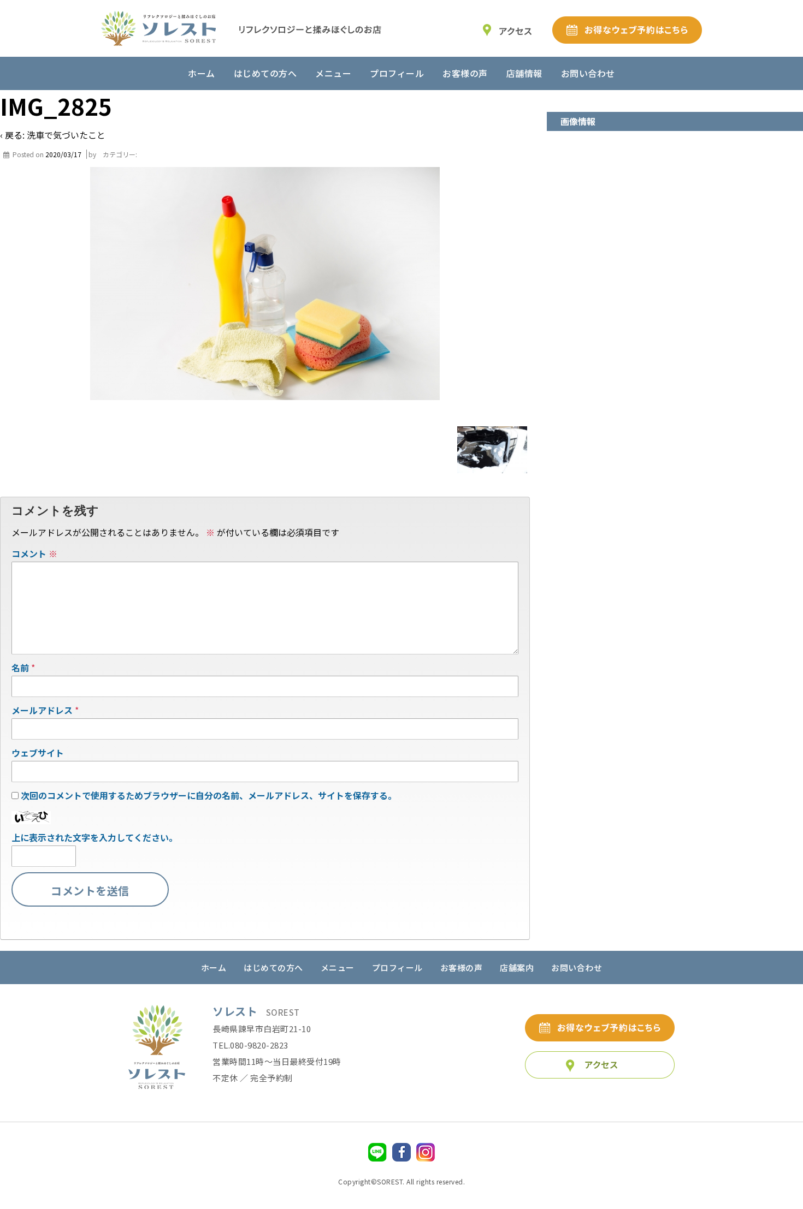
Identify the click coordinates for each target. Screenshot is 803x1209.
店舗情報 (524, 73)
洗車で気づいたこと (66, 134)
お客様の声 (465, 73)
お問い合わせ (588, 73)
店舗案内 (517, 967)
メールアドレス (42, 710)
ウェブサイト (37, 752)
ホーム (201, 73)
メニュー (333, 73)
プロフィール (397, 73)
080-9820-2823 (259, 1045)
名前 (20, 667)
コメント (34, 553)
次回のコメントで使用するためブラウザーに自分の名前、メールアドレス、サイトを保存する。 (209, 795)
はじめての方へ (265, 73)
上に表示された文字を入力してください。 (94, 837)
